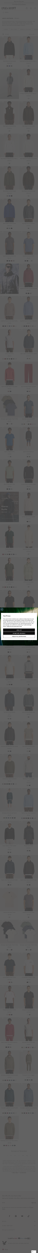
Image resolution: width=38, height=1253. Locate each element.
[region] (19, 626)
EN (32, 1251)
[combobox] (33, 1251)
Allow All (19, 630)
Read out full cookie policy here (14, 626)
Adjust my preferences (19, 636)
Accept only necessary (19, 633)
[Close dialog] (2, 609)
